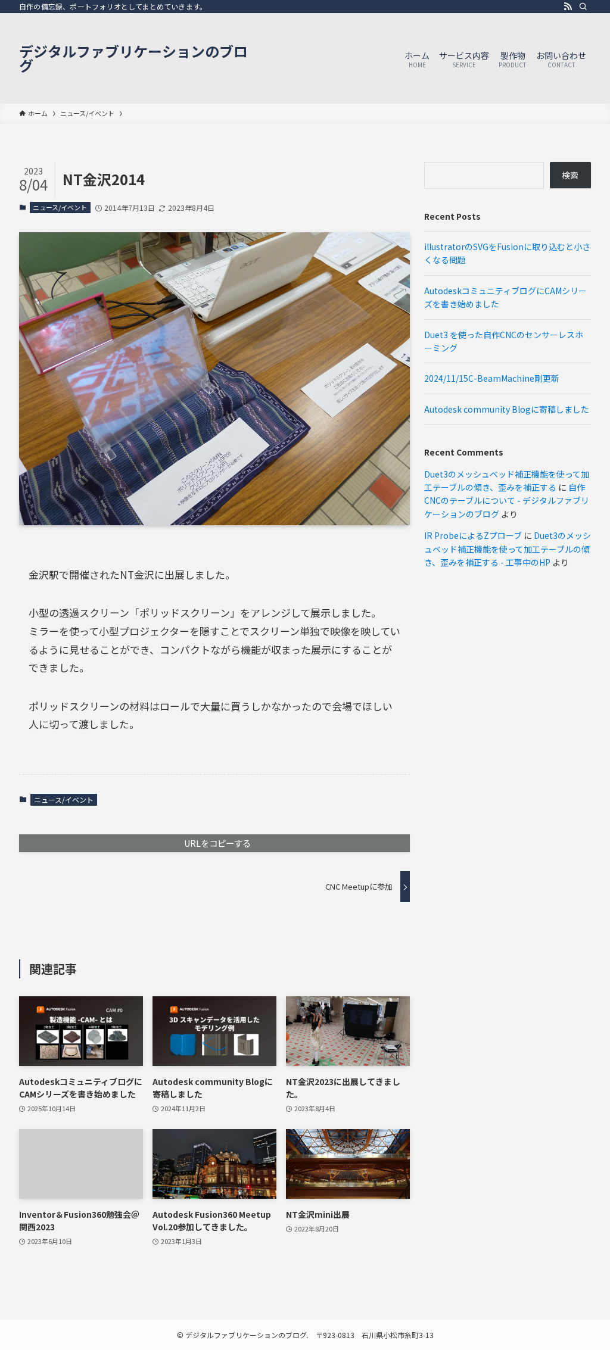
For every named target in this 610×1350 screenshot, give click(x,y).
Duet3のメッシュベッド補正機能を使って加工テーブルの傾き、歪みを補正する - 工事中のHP (507, 548)
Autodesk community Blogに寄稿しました (506, 409)
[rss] (567, 6)
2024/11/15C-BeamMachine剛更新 (491, 378)
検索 (570, 175)
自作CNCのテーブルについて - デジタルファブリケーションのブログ (506, 500)
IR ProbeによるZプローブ (473, 535)
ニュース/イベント (60, 207)
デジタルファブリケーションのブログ (133, 58)
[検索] (583, 6)
